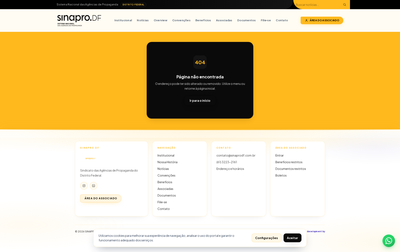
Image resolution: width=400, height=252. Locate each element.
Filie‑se (266, 20)
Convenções (181, 20)
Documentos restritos (290, 169)
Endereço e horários (230, 169)
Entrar (279, 155)
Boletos (281, 175)
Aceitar (292, 238)
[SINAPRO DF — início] (79, 20)
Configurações (266, 238)
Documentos (246, 20)
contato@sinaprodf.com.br (235, 155)
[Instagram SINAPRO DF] (84, 185)
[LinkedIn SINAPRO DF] (93, 185)
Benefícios (203, 20)
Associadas (224, 20)
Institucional (123, 20)
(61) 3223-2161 (226, 162)
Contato (282, 20)
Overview (160, 20)
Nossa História (168, 162)
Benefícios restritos (288, 162)
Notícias (143, 20)
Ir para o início (200, 100)
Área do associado (324, 20)
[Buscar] (345, 5)
